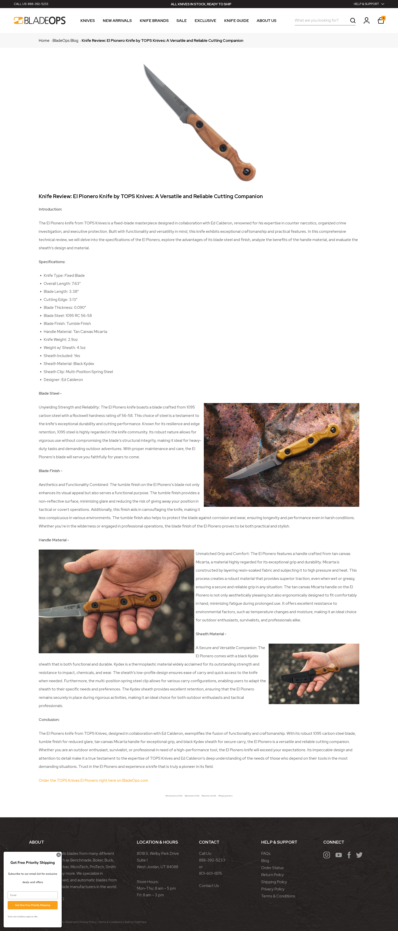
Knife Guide (236, 21)
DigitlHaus (140, 922)
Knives (87, 21)
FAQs (266, 853)
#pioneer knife (192, 795)
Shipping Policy (274, 882)
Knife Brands (154, 21)
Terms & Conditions (278, 896)
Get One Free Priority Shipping (32, 905)
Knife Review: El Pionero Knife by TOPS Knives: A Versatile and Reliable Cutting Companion (151, 196)
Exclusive (205, 21)
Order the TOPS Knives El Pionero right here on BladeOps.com (93, 780)
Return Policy (272, 874)
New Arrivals (117, 21)
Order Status (272, 867)
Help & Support (366, 4)
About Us (266, 21)
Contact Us (209, 885)
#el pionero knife (174, 795)
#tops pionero (225, 795)
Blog (265, 860)
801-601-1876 (210, 873)
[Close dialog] (58, 854)
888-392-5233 (38, 4)
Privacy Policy (273, 889)
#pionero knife (209, 795)
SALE (181, 21)
